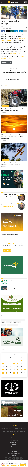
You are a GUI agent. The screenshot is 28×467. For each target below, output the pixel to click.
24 (3, 372)
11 (6, 366)
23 (24, 369)
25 (6, 372)
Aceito (23, 465)
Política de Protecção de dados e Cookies (10, 465)
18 (6, 369)
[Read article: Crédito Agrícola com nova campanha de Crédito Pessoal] (4, 282)
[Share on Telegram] (16, 31)
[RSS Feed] (21, 458)
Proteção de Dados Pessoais (14, 453)
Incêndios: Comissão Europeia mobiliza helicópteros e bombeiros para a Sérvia (11, 164)
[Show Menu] (1, 2)
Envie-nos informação (14, 442)
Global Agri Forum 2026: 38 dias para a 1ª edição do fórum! (17, 287)
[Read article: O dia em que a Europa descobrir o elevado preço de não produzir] (22, 197)
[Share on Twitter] (8, 31)
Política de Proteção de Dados (15, 244)
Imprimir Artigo (5, 62)
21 (17, 369)
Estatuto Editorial (14, 449)
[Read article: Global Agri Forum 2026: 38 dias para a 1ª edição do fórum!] (4, 288)
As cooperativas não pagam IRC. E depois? (8, 203)
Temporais (4, 324)
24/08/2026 (4, 112)
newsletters (18, 247)
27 (14, 372)
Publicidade (14, 444)
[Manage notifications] (2, 464)
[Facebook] (6, 458)
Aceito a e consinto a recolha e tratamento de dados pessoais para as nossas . (13, 245)
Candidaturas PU (5, 319)
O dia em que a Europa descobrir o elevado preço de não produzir (8, 195)
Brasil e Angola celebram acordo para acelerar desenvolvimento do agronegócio (13, 110)
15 (21, 366)
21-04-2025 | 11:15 (11, 26)
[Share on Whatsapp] (12, 31)
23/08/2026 (11, 197)
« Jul (3, 354)
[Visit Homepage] (13, 2)
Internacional (5, 105)
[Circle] (14, 458)
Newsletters (14, 446)
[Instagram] (18, 458)
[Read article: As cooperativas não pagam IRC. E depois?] (22, 206)
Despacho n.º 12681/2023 (16, 53)
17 (3, 369)
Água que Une (14, 324)
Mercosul (22, 319)
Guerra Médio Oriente (14, 319)
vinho (9, 324)
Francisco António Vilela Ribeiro (8, 206)
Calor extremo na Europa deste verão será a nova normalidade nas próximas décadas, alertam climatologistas (14, 136)
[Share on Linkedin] (21, 31)
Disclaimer (14, 455)
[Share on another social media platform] (25, 31)
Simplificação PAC (17, 322)
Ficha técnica (14, 451)
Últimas (4, 132)
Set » (25, 354)
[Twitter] (10, 458)
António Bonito (5, 197)
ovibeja (3, 322)
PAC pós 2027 (9, 322)
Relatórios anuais (14, 440)
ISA (3, 26)
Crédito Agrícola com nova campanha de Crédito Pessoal (16, 281)
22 (21, 369)
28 (17, 372)
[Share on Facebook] (3, 31)
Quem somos (14, 438)
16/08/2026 (4, 207)
